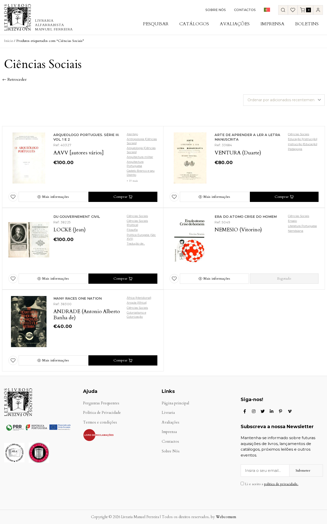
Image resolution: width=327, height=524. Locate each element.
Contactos (245, 10)
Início (8, 40)
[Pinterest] (280, 411)
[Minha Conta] (318, 10)
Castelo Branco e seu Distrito (141, 172)
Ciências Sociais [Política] (137, 222)
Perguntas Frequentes (101, 403)
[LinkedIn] (271, 411)
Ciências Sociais (298, 134)
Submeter (303, 470)
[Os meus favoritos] (293, 10)
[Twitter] (263, 411)
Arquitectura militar (140, 157)
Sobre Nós (215, 10)
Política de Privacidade (102, 412)
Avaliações (235, 24)
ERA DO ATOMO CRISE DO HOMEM (246, 216)
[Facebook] (245, 411)
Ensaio (292, 221)
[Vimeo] (290, 411)
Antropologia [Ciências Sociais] (142, 141)
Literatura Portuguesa (302, 226)
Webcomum (226, 517)
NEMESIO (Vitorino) (238, 229)
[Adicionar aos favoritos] (13, 196)
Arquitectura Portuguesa (135, 163)
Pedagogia (295, 149)
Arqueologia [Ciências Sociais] (141, 150)
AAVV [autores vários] (78, 152)
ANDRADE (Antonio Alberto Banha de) (86, 314)
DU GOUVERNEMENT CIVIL (76, 216)
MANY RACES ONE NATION (77, 298)
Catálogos (194, 24)
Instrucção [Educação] (302, 144)
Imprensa (272, 24)
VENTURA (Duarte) (238, 152)
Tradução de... (136, 243)
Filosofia (132, 230)
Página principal (175, 403)
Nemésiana (295, 231)
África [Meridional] (139, 298)
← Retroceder (14, 79)
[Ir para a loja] (283, 10)
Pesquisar (156, 24)
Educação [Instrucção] (302, 139)
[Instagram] (254, 411)
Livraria (168, 412)
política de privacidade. (281, 484)
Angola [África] (137, 302)
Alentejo (132, 134)
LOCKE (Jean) (69, 229)
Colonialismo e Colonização (136, 314)
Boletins (307, 24)
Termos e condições (100, 422)
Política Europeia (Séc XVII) (141, 237)
